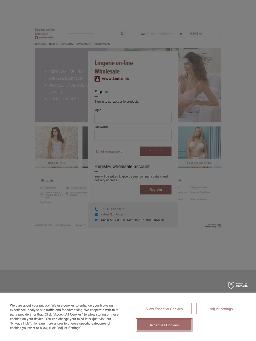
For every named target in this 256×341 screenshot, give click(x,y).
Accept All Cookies (164, 325)
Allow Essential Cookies (164, 309)
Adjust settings (221, 309)
